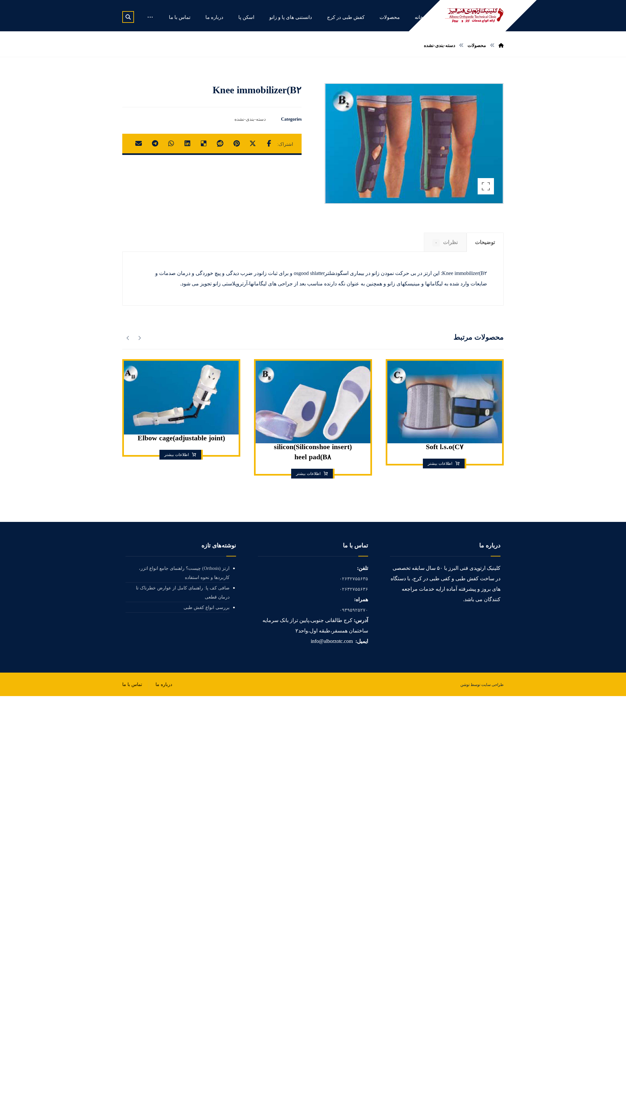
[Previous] (139, 338)
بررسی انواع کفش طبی (207, 607)
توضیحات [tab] (485, 242)
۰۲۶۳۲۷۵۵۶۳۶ (353, 589)
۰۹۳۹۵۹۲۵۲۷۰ (353, 610)
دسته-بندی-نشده (250, 119)
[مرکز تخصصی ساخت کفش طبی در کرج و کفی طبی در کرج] (474, 15)
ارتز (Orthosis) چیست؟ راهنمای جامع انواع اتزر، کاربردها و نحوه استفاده (184, 573)
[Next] (128, 338)
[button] (128, 17)
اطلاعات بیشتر (440, 463)
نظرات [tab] (446, 242)
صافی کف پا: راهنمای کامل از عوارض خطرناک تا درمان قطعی (183, 593)
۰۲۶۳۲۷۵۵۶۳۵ (353, 578)
